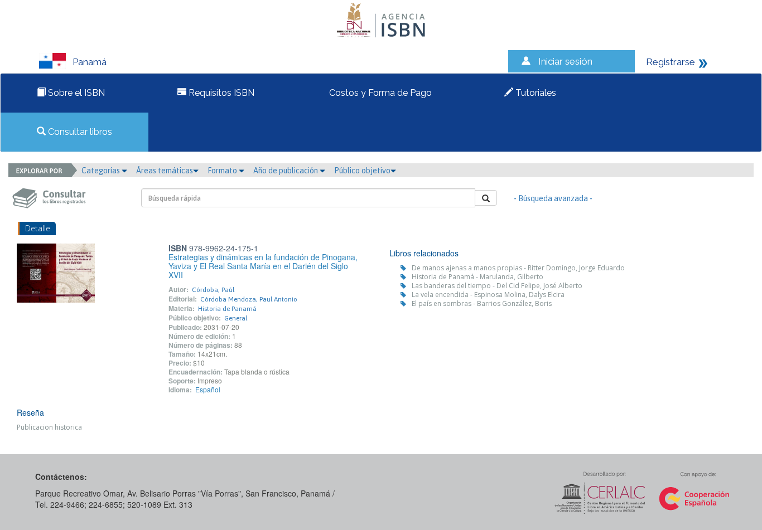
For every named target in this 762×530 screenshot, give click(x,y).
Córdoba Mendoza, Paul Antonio (248, 299)
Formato (223, 170)
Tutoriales (534, 92)
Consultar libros (79, 132)
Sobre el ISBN (75, 92)
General (235, 318)
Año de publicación (286, 170)
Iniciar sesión (565, 61)
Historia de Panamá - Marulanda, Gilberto (477, 276)
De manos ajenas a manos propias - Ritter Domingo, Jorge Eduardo (518, 268)
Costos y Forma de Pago (379, 92)
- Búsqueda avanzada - (553, 198)
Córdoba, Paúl (213, 290)
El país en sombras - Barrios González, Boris (482, 303)
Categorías (101, 170)
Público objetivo (362, 170)
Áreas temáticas (164, 170)
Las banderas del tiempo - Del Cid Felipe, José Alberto (497, 285)
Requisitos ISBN (220, 92)
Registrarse (670, 61)
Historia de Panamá (227, 309)
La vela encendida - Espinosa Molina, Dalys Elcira (488, 294)
